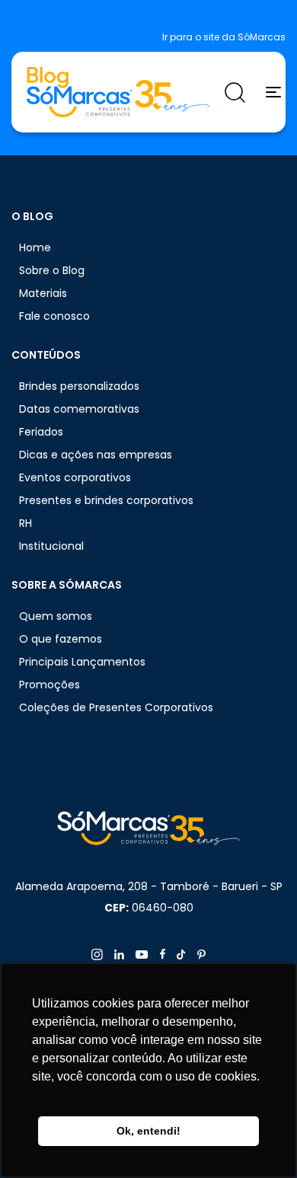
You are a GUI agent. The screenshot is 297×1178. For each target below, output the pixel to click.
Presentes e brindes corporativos (106, 500)
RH (25, 523)
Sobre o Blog (52, 270)
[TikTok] (181, 954)
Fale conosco (54, 316)
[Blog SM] (118, 92)
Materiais (43, 293)
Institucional (51, 546)
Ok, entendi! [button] (148, 1131)
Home (35, 247)
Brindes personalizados (79, 386)
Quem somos (55, 616)
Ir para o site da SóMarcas (224, 36)
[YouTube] (142, 954)
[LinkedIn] (119, 954)
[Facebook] (162, 954)
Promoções (49, 684)
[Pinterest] (201, 954)
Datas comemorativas (79, 409)
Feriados (41, 431)
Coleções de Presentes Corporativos (116, 707)
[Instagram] (97, 954)
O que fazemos (60, 638)
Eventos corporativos (75, 477)
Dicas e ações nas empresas (95, 454)
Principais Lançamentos (82, 661)
